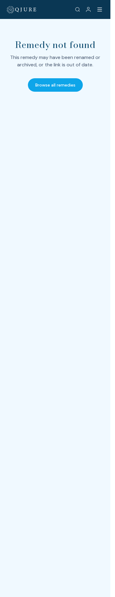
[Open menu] (99, 9)
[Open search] (77, 9)
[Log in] (88, 9)
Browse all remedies (55, 85)
